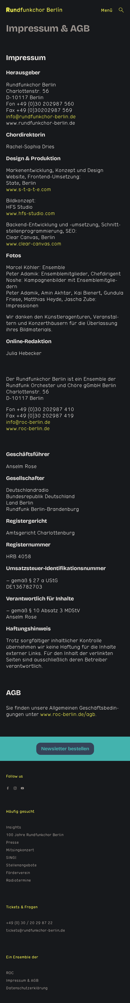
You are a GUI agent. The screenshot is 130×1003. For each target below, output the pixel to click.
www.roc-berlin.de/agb (67, 714)
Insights (13, 827)
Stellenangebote (21, 865)
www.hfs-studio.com (30, 213)
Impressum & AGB (22, 980)
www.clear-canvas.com (33, 243)
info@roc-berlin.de (28, 422)
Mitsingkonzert (20, 849)
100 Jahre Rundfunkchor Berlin (34, 834)
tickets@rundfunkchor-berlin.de (35, 930)
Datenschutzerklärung (27, 987)
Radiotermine (18, 880)
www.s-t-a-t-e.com (28, 189)
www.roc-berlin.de (28, 428)
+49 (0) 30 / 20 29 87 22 (29, 922)
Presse (12, 842)
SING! (11, 857)
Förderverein (18, 872)
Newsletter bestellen (65, 748)
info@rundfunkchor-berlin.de (41, 116)
